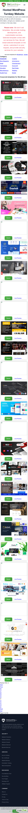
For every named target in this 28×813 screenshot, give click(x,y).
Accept (15, 811)
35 (0, 707)
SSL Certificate (5, 758)
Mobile (14, 73)
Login (24, 1)
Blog (12, 1)
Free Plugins (5, 778)
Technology (3, 66)
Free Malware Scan (6, 773)
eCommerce (15, 61)
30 (0, 697)
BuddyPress (3, 73)
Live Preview (17, 97)
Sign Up (18, 1)
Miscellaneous (4, 70)
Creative (14, 59)
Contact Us (4, 794)
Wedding (14, 70)
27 (0, 691)
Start (1, 685)
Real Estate (15, 68)
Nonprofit (15, 66)
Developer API (5, 781)
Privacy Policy (5, 802)
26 (0, 689)
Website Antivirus (6, 739)
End (1, 711)
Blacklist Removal (6, 747)
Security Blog (5, 776)
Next (1, 709)
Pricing (3, 797)
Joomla (26, 54)
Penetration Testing (6, 763)
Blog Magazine (4, 61)
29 (0, 695)
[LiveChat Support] (22, 812)
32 (0, 701)
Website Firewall (6, 742)
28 (0, 693)
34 (1, 705)
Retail (1, 63)
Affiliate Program (6, 783)
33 (0, 703)
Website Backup (6, 760)
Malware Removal (6, 744)
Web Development (6, 765)
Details (8, 97)
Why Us (4, 791)
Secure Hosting (5, 755)
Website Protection (6, 737)
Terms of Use (5, 799)
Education (3, 68)
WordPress (20, 54)
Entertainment (16, 63)
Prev (1, 687)
